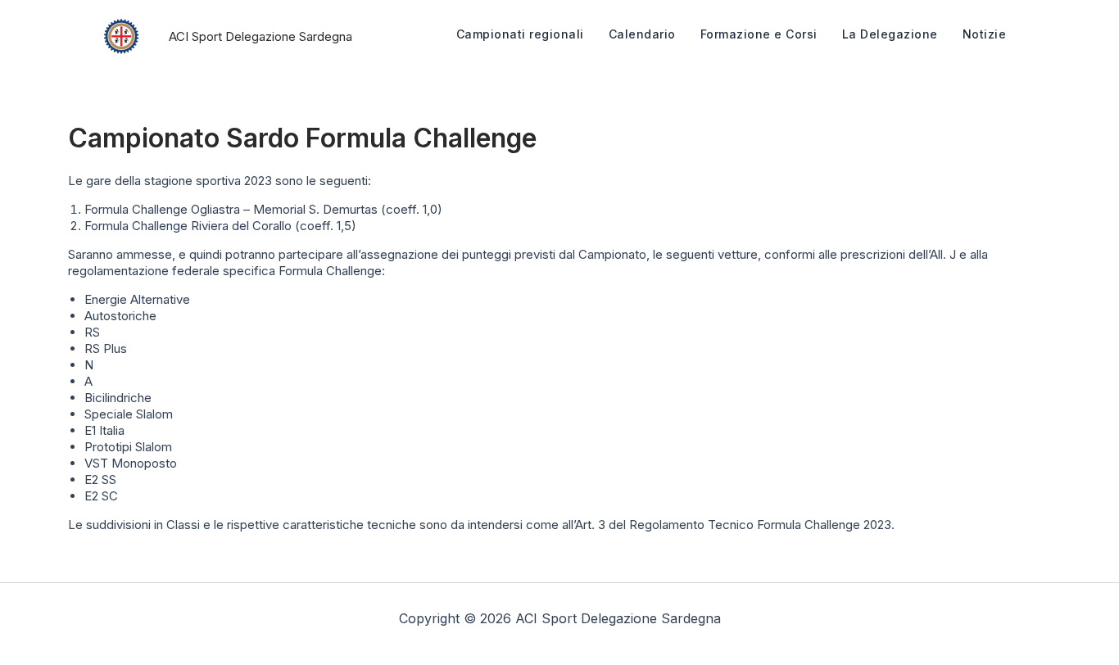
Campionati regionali (520, 34)
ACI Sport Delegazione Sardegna (260, 36)
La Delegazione (890, 34)
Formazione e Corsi (759, 34)
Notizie (985, 34)
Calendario (642, 34)
